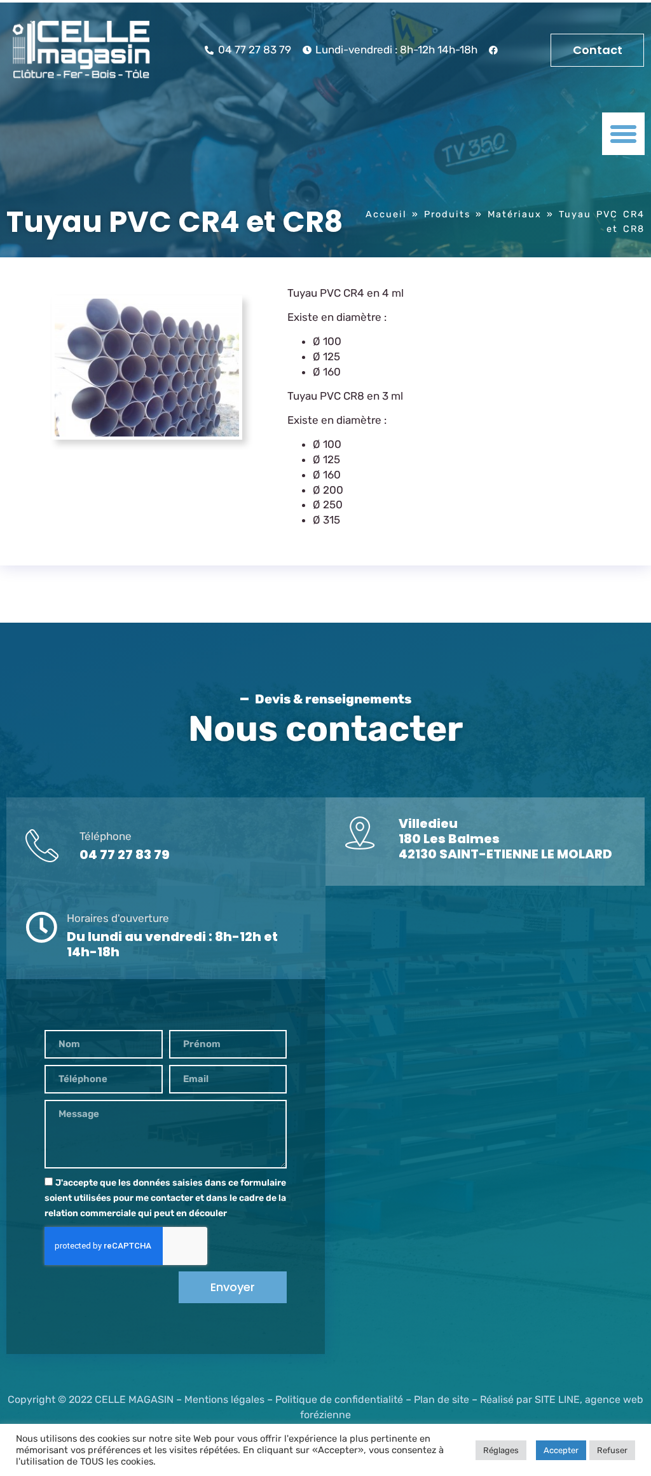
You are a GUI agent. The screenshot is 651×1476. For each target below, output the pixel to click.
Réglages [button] (501, 1450)
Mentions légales (224, 1399)
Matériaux (515, 214)
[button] (623, 134)
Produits (447, 214)
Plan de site (441, 1399)
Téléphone (105, 836)
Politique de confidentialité (339, 1399)
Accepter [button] (561, 1450)
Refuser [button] (612, 1450)
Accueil (386, 214)
